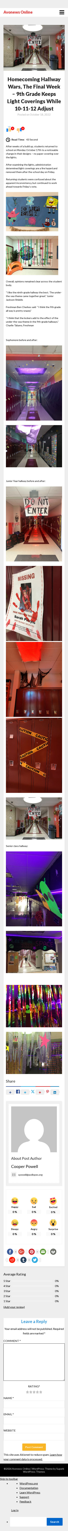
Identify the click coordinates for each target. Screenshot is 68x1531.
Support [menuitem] (24, 1497)
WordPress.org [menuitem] (29, 1483)
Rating (34, 1386)
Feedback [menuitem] (25, 1501)
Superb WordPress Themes (43, 1470)
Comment (12, 1340)
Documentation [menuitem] (29, 1488)
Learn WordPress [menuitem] (30, 1492)
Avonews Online (18, 12)
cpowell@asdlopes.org (30, 1174)
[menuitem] (39, 1522)
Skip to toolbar (9, 1478)
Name (8, 1398)
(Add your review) (14, 1307)
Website (9, 1430)
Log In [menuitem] (14, 1510)
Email (8, 1414)
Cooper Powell (24, 1166)
